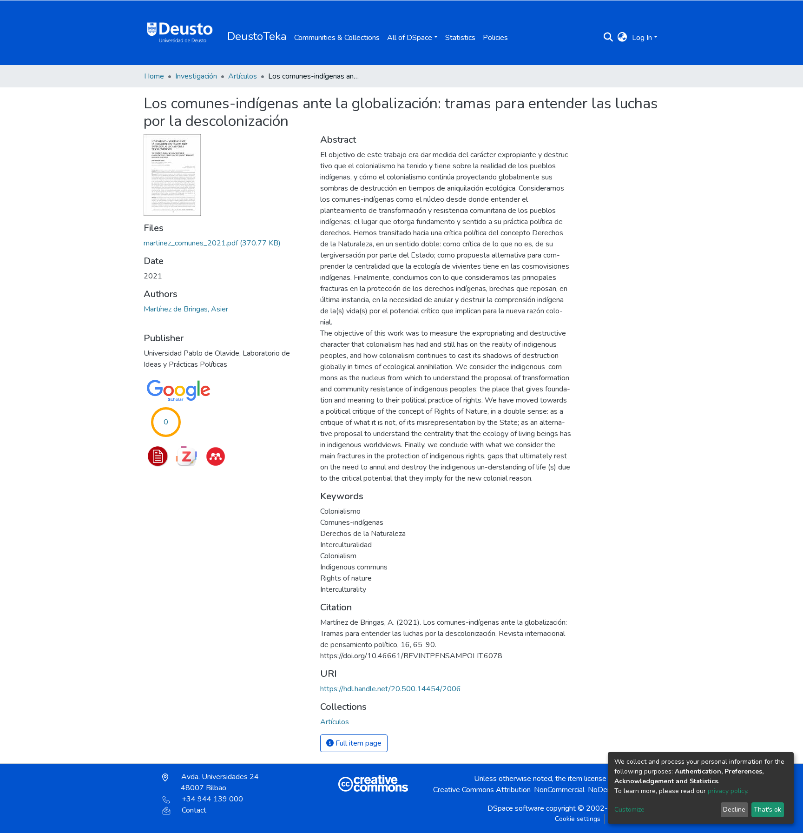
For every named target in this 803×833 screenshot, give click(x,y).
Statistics (460, 38)
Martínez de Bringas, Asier (186, 309)
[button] (622, 37)
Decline (734, 809)
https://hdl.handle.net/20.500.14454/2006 (390, 689)
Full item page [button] (358, 743)
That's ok (767, 809)
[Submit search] (608, 38)
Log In (642, 38)
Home (154, 76)
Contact (194, 810)
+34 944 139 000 (212, 799)
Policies (495, 38)
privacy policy (727, 791)
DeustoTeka (257, 36)
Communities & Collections (337, 38)
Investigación (196, 76)
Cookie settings (577, 818)
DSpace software (515, 808)
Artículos (242, 76)
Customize (629, 809)
